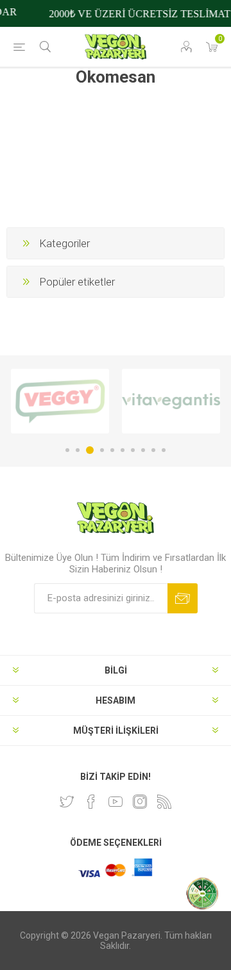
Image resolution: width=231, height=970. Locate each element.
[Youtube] (115, 801)
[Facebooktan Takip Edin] (91, 801)
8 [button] (143, 450)
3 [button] (90, 450)
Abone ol (182, 598)
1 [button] (67, 450)
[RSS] (164, 801)
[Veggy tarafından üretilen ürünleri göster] (60, 401)
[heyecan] (66, 801)
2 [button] (78, 450)
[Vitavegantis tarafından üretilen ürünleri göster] (171, 401)
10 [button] (164, 450)
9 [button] (153, 450)
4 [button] (102, 450)
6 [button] (122, 450)
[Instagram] (140, 801)
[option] (60, 401)
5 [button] (112, 450)
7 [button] (133, 450)
